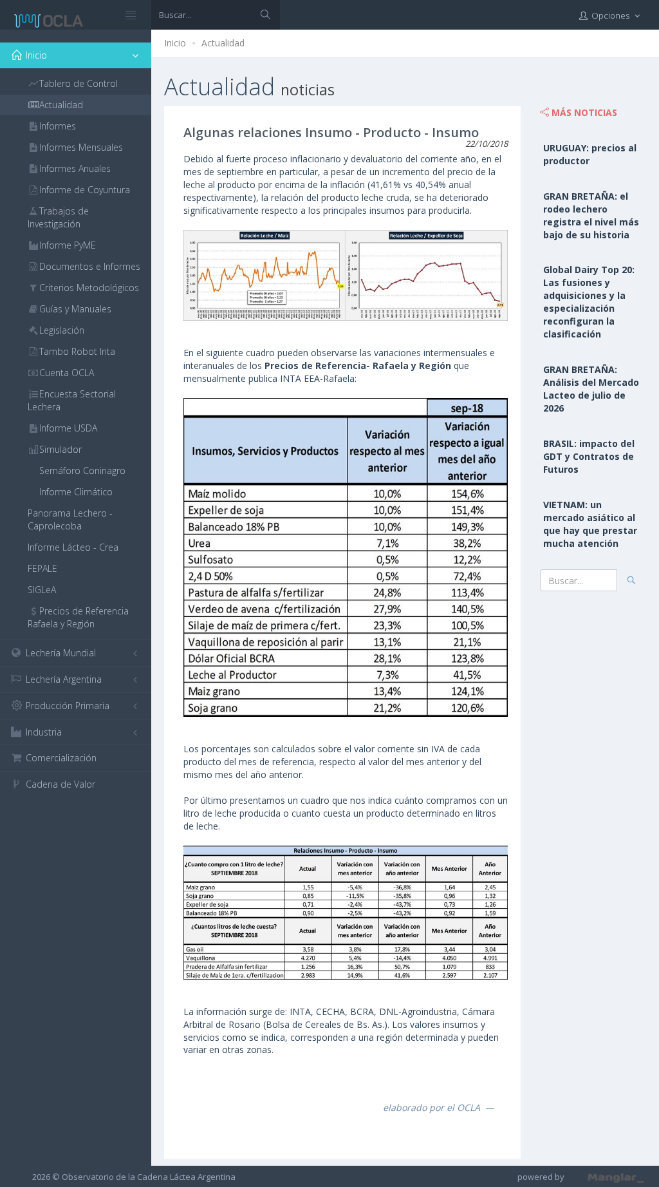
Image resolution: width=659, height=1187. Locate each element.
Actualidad (223, 43)
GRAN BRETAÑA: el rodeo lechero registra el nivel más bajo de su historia (591, 215)
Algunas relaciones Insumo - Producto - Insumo (331, 132)
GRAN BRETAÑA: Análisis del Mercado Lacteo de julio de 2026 (591, 388)
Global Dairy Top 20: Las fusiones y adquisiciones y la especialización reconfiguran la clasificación (589, 301)
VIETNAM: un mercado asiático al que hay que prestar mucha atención (590, 524)
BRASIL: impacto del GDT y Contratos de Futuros (589, 456)
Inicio (175, 43)
